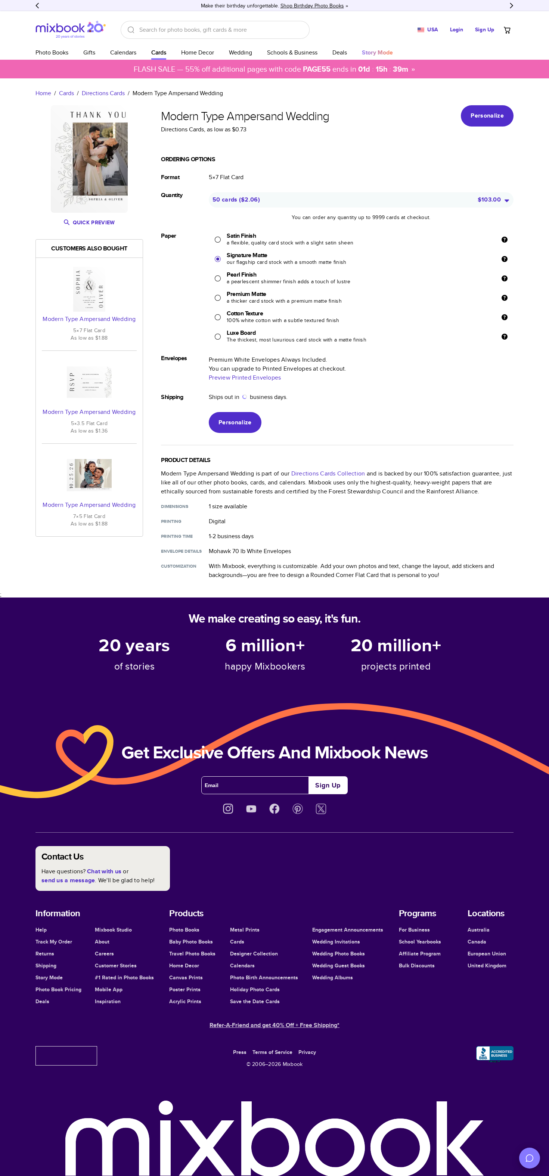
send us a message (68, 880)
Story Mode (49, 977)
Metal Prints (245, 929)
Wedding (240, 52)
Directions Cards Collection (328, 473)
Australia (479, 929)
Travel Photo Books (192, 953)
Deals (339, 52)
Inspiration (108, 1001)
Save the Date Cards (255, 1001)
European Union (487, 953)
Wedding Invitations (336, 941)
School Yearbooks (420, 941)
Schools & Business (292, 52)
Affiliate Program (420, 953)
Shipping (45, 965)
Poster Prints (185, 989)
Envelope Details (181, 551)
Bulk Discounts (417, 965)
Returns (44, 953)
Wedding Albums (332, 977)
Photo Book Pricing (58, 989)
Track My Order (53, 941)
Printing (171, 521)
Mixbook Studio (113, 929)
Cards (158, 52)
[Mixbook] (70, 29)
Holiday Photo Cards (255, 989)
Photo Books (51, 52)
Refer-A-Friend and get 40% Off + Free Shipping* (274, 1025)
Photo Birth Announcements (264, 977)
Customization (178, 566)
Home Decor (197, 52)
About (102, 941)
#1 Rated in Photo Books (124, 977)
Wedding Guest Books (338, 965)
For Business (414, 929)
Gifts (89, 52)
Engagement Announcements (347, 929)
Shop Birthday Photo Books (312, 5)
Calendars (123, 52)
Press (239, 1052)
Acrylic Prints (185, 1001)
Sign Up (484, 29)
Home (43, 93)
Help (41, 929)
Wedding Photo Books (338, 953)
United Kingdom (487, 965)
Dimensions (174, 506)
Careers (104, 953)
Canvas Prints (186, 977)
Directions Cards (103, 93)
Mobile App (108, 989)
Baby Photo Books (191, 941)
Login (456, 29)
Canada (477, 941)
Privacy (307, 1052)
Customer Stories (116, 965)
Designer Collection (254, 953)
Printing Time (177, 536)
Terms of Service (272, 1052)
